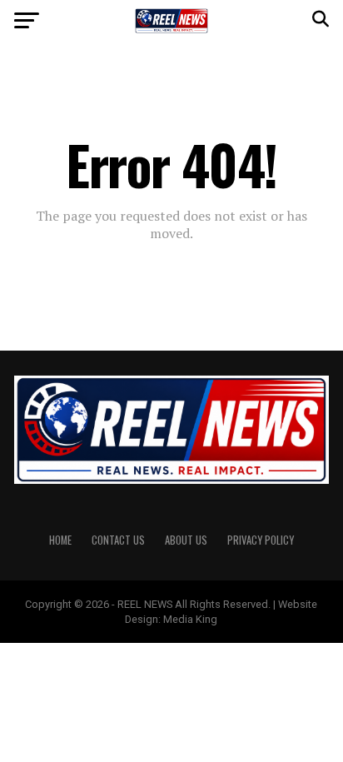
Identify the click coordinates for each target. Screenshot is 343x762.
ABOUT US (186, 540)
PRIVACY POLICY (260, 540)
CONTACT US (118, 540)
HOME (60, 540)
